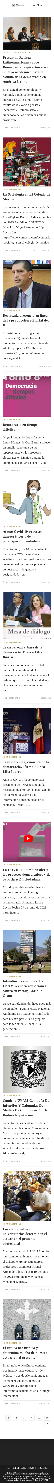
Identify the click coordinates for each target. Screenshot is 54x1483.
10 (47, 1417)
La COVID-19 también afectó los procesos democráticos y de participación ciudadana (26, 874)
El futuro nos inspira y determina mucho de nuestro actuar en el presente (25, 1352)
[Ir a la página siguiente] (47, 1423)
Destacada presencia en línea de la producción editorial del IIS (26, 320)
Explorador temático (19, 1468)
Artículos (24, 53)
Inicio (8, 1468)
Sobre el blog (43, 1468)
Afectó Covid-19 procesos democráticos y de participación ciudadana (22, 536)
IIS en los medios (12, 190)
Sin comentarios (13, 128)
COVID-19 (32, 1468)
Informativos (10, 53)
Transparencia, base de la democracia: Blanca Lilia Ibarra (22, 652)
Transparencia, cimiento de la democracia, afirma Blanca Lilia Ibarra (26, 766)
